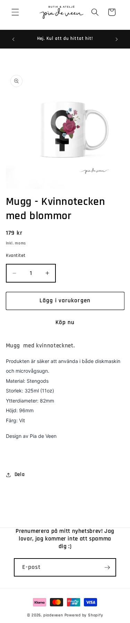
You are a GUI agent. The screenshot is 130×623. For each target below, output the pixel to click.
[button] (15, 12)
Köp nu (65, 322)
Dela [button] (20, 474)
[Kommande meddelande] (116, 39)
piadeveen (53, 615)
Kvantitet (16, 255)
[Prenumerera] (107, 567)
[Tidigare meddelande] (13, 39)
